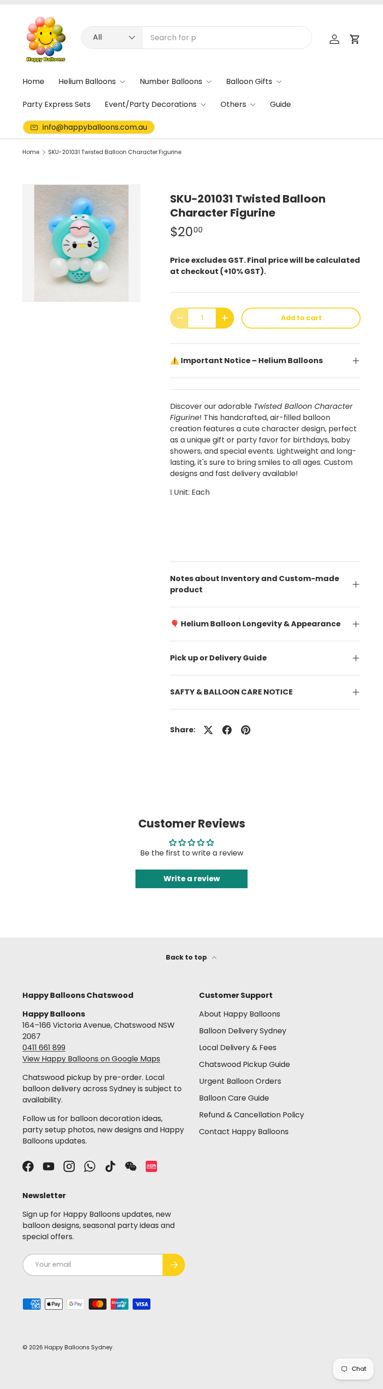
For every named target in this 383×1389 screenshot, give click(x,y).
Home (33, 81)
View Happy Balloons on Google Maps (91, 1058)
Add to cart (301, 318)
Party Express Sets (56, 104)
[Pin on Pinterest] (245, 730)
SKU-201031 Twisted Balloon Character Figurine (114, 152)
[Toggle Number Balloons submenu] (208, 81)
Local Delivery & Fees (238, 1047)
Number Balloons (171, 81)
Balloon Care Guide (234, 1098)
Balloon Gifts (249, 81)
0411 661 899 (43, 1047)
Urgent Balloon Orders (240, 1081)
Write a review (191, 878)
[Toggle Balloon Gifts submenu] (278, 81)
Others (233, 104)
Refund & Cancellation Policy (251, 1114)
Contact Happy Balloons (244, 1131)
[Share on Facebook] (227, 730)
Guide (280, 104)
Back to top (187, 957)
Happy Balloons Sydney (78, 1347)
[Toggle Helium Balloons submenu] (122, 81)
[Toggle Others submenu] (252, 104)
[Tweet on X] (208, 730)
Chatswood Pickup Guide (244, 1064)
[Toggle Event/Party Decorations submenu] (203, 104)
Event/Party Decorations (151, 104)
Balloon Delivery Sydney (242, 1030)
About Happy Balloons (239, 1014)
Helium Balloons (87, 81)
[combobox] (196, 38)
